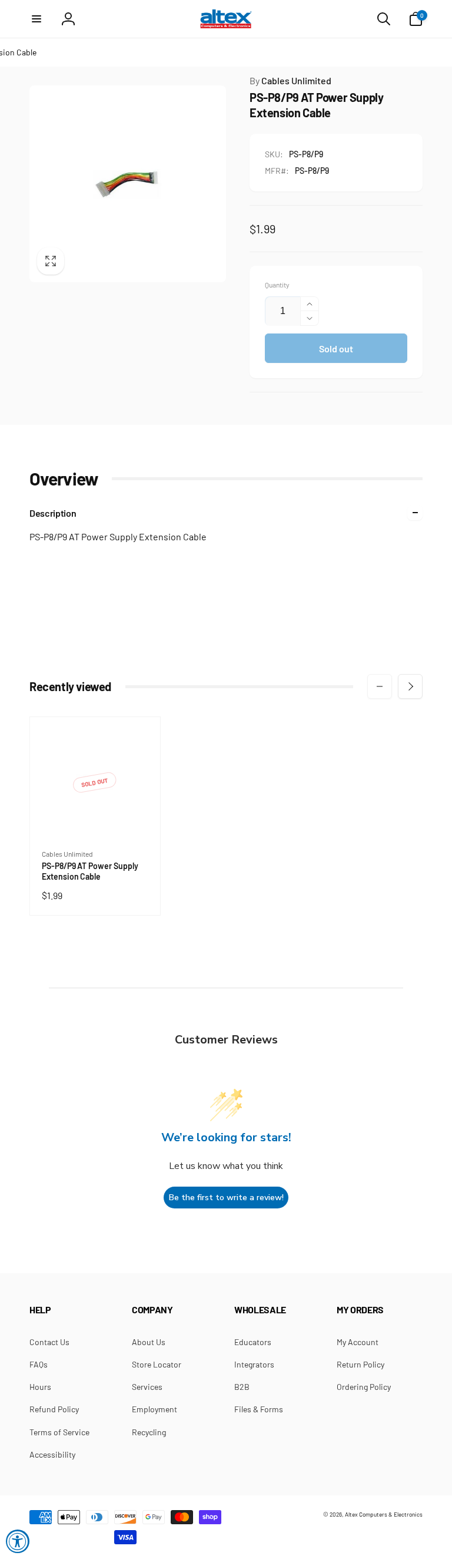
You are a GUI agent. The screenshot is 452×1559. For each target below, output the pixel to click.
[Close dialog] (387, 697)
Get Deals (167, 834)
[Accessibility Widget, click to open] (17, 1541)
